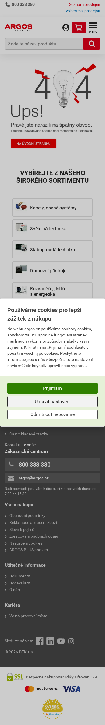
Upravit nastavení (53, 401)
